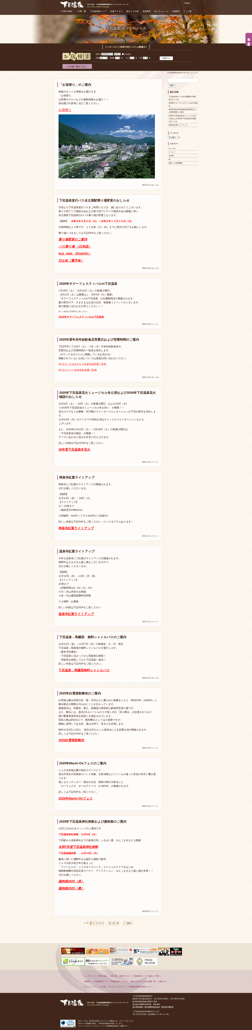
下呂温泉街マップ (98, 11)
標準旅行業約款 (168, 1007)
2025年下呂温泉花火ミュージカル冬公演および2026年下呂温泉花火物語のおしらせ (182, 118)
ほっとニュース (161, 11)
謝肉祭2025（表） (71, 881)
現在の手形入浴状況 (248, 39)
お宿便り (176, 11)
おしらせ (155, 185)
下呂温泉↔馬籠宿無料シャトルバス (84, 670)
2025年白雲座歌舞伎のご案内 (80, 693)
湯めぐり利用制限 (175, 163)
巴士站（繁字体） (71, 260)
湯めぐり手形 (132, 11)
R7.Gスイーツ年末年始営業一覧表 (78, 370)
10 (110, 923)
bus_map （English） (75, 253)
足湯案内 (146, 11)
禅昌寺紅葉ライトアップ (77, 477)
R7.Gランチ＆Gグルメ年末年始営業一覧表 (82, 364)
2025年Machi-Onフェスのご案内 (82, 763)
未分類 (171, 156)
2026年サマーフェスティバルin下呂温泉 (88, 283)
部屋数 (112, 58)
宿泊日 (98, 54)
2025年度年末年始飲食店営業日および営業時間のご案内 (99, 339)
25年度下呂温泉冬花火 (74, 449)
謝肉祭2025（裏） (71, 888)
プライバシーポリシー (116, 987)
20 (114, 923)
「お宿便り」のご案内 (75, 84)
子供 (140, 58)
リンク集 (187, 11)
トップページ (89, 976)
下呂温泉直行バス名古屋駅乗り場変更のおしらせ (94, 200)
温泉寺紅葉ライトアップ (77, 551)
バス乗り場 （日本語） (75, 246)
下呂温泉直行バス (100, 981)
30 (118, 923)
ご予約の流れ (66, 11)
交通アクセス (116, 11)
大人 (127, 58)
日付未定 (127, 54)
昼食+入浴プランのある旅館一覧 (142, 981)
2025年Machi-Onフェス (76, 798)
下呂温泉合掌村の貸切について (140, 987)
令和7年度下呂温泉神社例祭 (78, 847)
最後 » (129, 923)
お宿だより (162, 981)
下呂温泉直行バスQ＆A (119, 981)
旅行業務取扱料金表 (152, 1007)
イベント (155, 324)
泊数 (97, 58)
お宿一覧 (82, 11)
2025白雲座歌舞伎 (71, 740)
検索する (166, 58)
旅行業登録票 (138, 1007)
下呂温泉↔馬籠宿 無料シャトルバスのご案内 (92, 637)
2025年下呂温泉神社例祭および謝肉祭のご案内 (93, 821)
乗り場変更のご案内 (73, 239)
